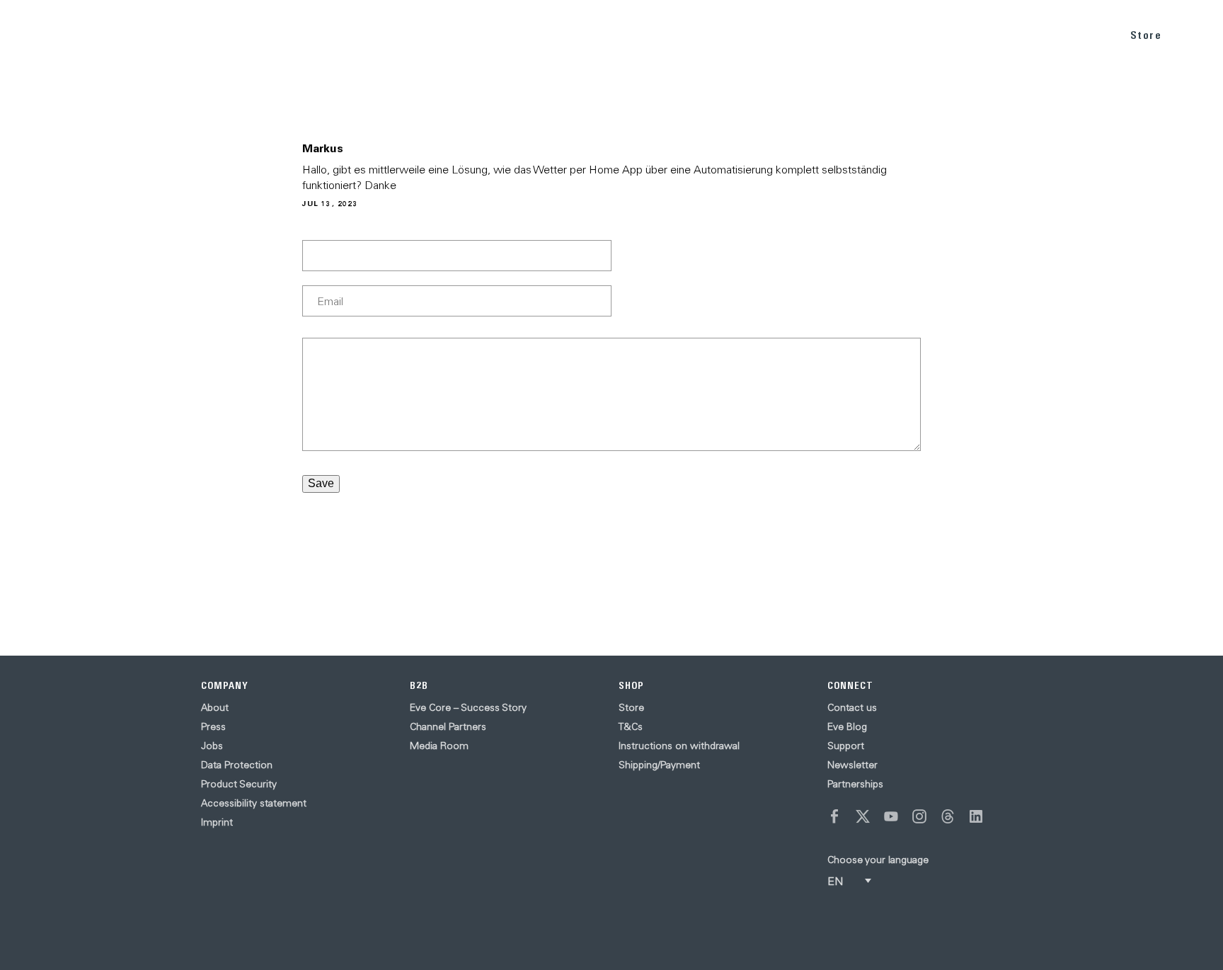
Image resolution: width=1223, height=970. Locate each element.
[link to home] (50, 35)
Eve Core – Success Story (468, 707)
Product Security (239, 783)
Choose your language (878, 859)
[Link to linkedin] (976, 816)
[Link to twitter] (863, 816)
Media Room (439, 745)
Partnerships (855, 783)
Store (1146, 35)
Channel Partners (448, 726)
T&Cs (631, 726)
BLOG (1011, 34)
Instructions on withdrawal (679, 745)
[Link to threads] (948, 816)
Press (213, 726)
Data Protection (236, 764)
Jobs (212, 745)
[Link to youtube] (891, 816)
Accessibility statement (253, 803)
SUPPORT (1074, 34)
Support (845, 745)
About (215, 707)
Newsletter (852, 764)
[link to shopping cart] (1196, 33)
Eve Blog (847, 726)
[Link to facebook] (834, 816)
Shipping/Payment (659, 764)
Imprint (217, 822)
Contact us (852, 707)
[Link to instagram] (919, 816)
